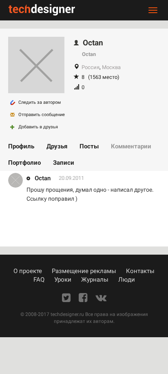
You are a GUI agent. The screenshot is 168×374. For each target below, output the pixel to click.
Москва (111, 67)
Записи (63, 162)
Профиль (21, 146)
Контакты (140, 271)
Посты (89, 146)
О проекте (27, 271)
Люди (126, 279)
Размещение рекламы (84, 271)
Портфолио (24, 162)
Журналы (94, 279)
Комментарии (131, 146)
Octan (43, 178)
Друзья (56, 146)
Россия (90, 67)
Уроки (62, 279)
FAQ (38, 279)
